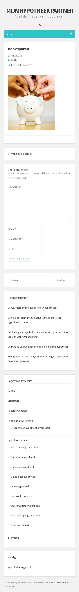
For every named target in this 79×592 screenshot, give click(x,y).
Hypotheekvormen (18, 440)
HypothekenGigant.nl (19, 567)
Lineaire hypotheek (21, 496)
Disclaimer (13, 400)
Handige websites (18, 410)
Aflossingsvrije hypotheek (25, 447)
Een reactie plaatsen (21, 65)
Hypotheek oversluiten (20, 420)
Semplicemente (58, 582)
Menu (9, 34)
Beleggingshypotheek (23, 476)
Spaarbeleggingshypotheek (26, 515)
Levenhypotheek (20, 486)
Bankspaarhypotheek (23, 467)
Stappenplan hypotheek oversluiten (31, 427)
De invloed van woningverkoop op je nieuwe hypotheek (38, 346)
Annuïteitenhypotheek (23, 457)
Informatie (13, 537)
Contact (12, 391)
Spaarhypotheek (20, 525)
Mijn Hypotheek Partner (39, 11)
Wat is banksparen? (21, 153)
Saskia (13, 60)
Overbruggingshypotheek (25, 505)
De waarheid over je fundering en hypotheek (32, 307)
